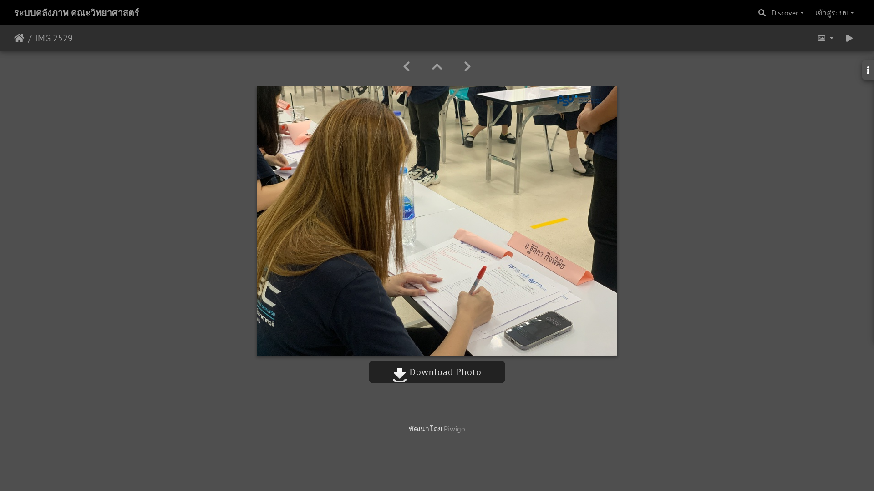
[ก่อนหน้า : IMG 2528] (406, 66)
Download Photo (444, 372)
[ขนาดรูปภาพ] (825, 38)
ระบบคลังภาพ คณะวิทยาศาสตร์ (76, 13)
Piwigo (454, 428)
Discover (785, 12)
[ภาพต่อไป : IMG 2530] (467, 66)
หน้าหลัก (19, 38)
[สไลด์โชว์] (849, 38)
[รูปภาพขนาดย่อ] (437, 66)
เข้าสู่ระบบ (832, 12)
